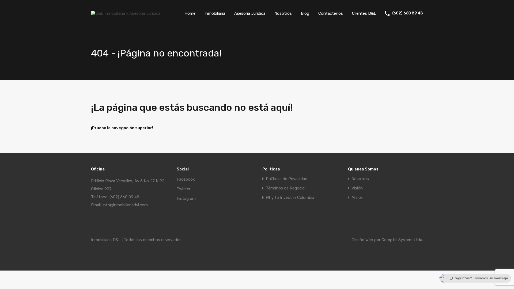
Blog (305, 13)
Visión (357, 188)
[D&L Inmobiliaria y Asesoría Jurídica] (125, 13)
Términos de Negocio (285, 188)
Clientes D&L (364, 13)
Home (189, 13)
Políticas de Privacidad (286, 179)
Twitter (183, 189)
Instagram (186, 198)
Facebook (186, 179)
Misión (357, 198)
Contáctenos (330, 13)
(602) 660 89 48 (407, 13)
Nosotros (283, 13)
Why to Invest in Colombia (290, 198)
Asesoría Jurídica (249, 13)
